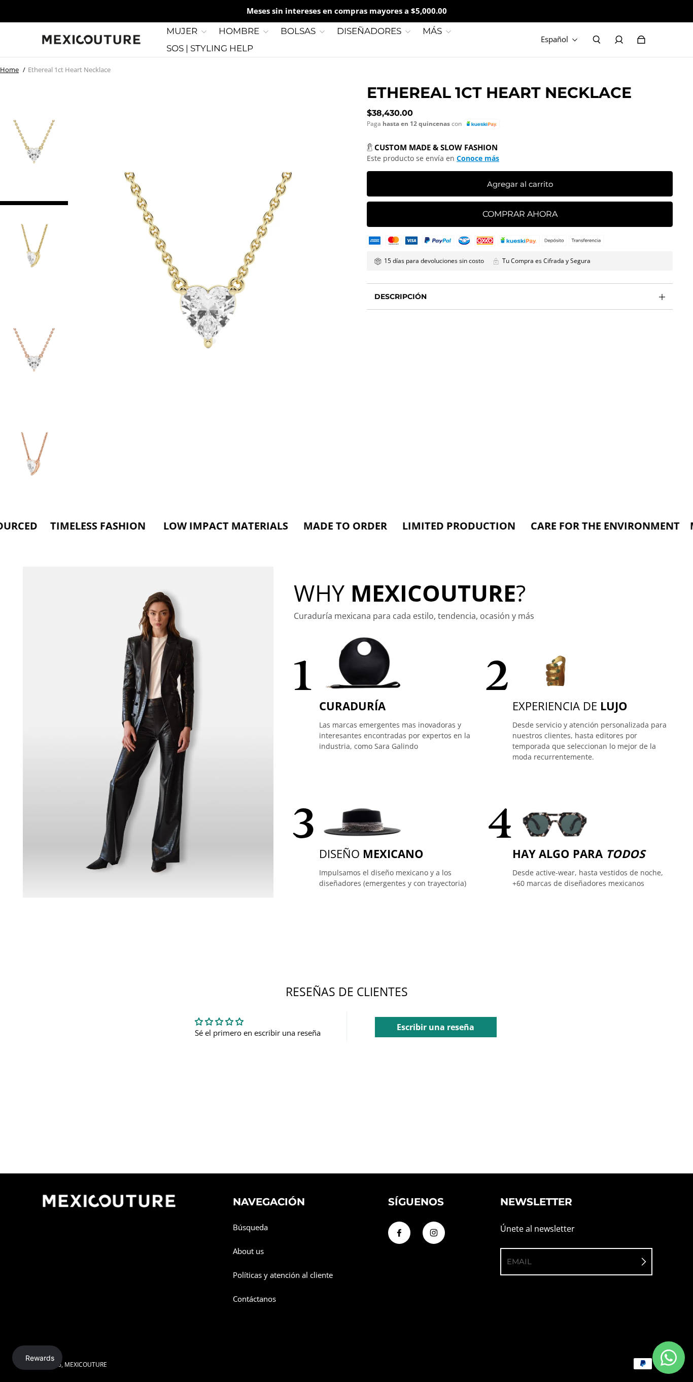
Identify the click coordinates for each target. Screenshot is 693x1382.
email (519, 1261)
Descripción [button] (400, 296)
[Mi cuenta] (619, 39)
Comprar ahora (520, 214)
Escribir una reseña (435, 1027)
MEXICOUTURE (85, 1364)
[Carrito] (641, 39)
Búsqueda (250, 1227)
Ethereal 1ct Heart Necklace (69, 69)
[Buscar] (596, 39)
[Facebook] (399, 1233)
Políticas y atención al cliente (283, 1275)
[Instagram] (434, 1233)
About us (248, 1251)
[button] (482, 124)
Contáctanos (254, 1299)
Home (9, 69)
